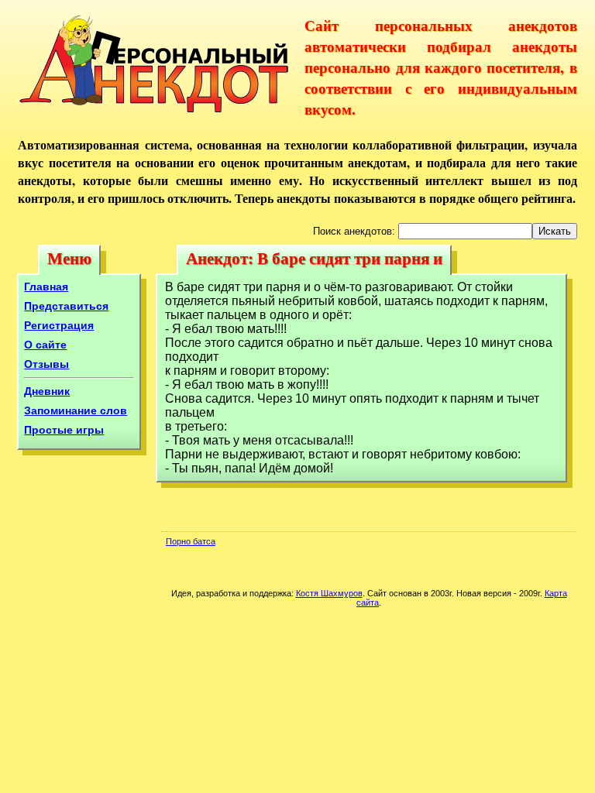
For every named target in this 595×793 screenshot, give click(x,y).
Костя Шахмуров (329, 593)
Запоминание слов (75, 410)
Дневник (47, 391)
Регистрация (59, 325)
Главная (46, 286)
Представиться (66, 306)
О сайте (45, 344)
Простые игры (64, 430)
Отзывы (46, 364)
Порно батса (190, 541)
